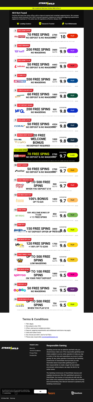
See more (76, 56)
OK (40, 391)
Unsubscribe (33, 355)
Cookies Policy (7, 393)
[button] (46, 36)
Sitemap (12, 398)
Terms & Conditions (35, 350)
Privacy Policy (33, 353)
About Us (32, 348)
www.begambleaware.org (50, 337)
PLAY (72, 36)
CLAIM (72, 155)
